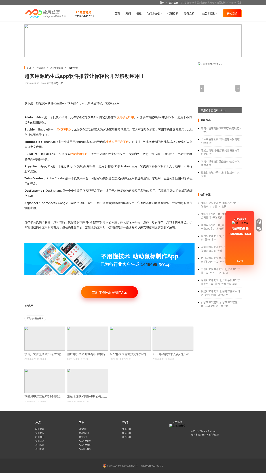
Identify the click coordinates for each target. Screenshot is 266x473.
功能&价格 (154, 13)
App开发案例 (85, 444)
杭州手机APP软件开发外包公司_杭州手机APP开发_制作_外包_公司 (220, 259)
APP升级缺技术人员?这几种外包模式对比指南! (183, 354)
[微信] (259, 228)
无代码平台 (63, 129)
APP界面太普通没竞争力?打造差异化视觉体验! (140, 354)
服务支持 (189, 13)
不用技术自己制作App (213, 110)
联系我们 (126, 432)
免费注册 (173, 2)
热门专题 (39, 448)
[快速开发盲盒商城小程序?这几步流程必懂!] (44, 328)
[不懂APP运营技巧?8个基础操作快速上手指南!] (44, 370)
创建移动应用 (125, 117)
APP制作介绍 (57, 67)
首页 (117, 13)
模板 (139, 13)
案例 (128, 13)
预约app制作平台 (35, 318)
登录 (162, 2)
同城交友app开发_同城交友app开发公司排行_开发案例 (221, 215)
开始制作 (232, 13)
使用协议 (39, 440)
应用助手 (39, 436)
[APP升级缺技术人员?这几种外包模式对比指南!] (173, 328)
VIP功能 (82, 428)
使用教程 (39, 432)
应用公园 (58, 83)
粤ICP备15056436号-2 (152, 465)
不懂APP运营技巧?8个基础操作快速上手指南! (54, 396)
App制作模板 (85, 448)
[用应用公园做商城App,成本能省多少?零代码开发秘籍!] (87, 328)
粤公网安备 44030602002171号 (122, 465)
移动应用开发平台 (117, 142)
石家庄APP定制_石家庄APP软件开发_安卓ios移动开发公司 (220, 304)
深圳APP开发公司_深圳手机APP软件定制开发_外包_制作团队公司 (220, 281)
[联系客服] (259, 221)
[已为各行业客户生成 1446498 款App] (109, 244)
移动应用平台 (79, 154)
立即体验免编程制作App (109, 292)
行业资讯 (40, 67)
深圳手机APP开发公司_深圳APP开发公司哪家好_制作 (220, 248)
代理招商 (172, 13)
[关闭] (240, 260)
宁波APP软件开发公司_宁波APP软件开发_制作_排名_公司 (220, 270)
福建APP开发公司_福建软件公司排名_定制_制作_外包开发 (220, 293)
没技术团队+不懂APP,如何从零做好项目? (94, 396)
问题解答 (39, 428)
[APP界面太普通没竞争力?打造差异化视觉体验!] (130, 328)
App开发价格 (85, 440)
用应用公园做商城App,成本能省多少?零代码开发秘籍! (102, 354)
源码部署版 (84, 432)
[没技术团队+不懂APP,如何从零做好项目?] (87, 370)
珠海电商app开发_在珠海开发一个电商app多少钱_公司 (220, 226)
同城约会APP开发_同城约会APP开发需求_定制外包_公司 (220, 204)
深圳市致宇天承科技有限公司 (205, 434)
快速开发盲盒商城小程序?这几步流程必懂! (52, 354)
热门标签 (39, 444)
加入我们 (126, 436)
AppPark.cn (210, 431)
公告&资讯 (209, 13)
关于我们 (126, 428)
